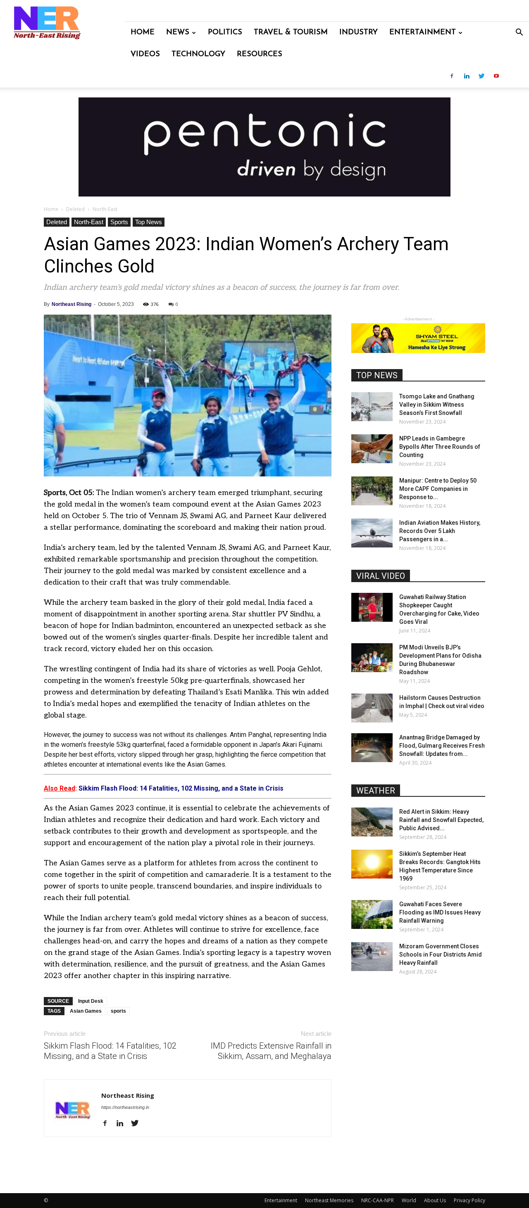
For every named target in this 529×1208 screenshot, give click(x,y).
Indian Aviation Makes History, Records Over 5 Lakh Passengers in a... (439, 530)
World (409, 1200)
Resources (259, 54)
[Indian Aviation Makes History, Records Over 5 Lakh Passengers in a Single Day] (372, 533)
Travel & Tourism (291, 32)
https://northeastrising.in (125, 1107)
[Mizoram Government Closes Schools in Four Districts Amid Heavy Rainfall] (372, 956)
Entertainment (422, 32)
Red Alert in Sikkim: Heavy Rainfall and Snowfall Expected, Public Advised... (441, 819)
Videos (145, 54)
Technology (198, 54)
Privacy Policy (469, 1200)
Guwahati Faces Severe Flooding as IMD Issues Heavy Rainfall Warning (440, 912)
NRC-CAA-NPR (377, 1200)
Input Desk (90, 1001)
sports (118, 1011)
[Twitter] (481, 77)
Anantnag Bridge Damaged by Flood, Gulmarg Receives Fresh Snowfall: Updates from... (442, 745)
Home (143, 32)
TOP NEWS (377, 375)
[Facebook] (452, 77)
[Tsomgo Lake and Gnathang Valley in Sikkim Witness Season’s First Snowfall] (372, 406)
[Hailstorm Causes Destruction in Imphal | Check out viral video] (372, 708)
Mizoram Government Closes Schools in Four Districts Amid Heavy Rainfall (440, 954)
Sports (119, 221)
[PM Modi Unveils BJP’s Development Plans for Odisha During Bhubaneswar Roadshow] (372, 657)
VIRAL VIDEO (380, 576)
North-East (88, 221)
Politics (225, 32)
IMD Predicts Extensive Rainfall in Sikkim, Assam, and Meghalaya (271, 1051)
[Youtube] (496, 77)
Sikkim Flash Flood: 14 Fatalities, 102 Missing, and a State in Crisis (110, 1051)
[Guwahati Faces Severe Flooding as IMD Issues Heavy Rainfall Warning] (372, 914)
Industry (358, 32)
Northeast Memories (329, 1200)
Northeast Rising (71, 304)
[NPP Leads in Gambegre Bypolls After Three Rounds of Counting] (372, 448)
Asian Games (86, 1011)
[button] (519, 33)
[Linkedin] (466, 77)
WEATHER (375, 791)
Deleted (75, 209)
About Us (435, 1200)
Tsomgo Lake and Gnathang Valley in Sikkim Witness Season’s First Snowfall (436, 404)
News (177, 32)
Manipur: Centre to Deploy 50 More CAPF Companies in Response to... (438, 488)
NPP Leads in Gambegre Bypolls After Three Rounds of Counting (439, 446)
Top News (148, 221)
